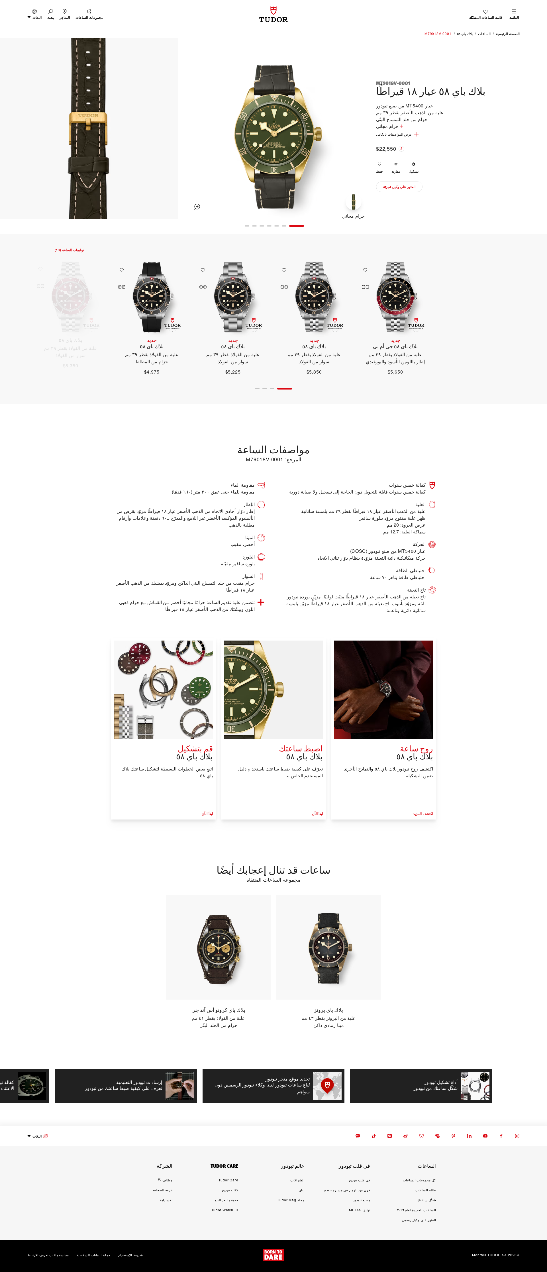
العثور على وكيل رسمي (419, 1219)
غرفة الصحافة (162, 1189)
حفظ (379, 171)
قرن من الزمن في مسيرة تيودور (346, 1189)
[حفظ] (363, 270)
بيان (301, 1189)
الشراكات (297, 1179)
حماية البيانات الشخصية (93, 1255)
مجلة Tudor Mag (291, 1199)
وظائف (167, 1179)
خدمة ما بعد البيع (226, 1199)
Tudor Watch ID (224, 1209)
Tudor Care (228, 1179)
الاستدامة (166, 1199)
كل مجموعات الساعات (419, 1179)
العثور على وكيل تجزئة (399, 186)
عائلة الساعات (425, 1189)
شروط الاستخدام (130, 1255)
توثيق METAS (359, 1209)
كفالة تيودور (229, 1189)
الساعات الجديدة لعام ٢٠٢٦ (416, 1209)
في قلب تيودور (359, 1179)
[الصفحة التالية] (12, 129)
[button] (50, 14)
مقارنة (395, 171)
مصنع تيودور (361, 1199)
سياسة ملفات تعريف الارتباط (48, 1255)
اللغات (37, 1136)
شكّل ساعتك (426, 1199)
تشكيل (414, 171)
